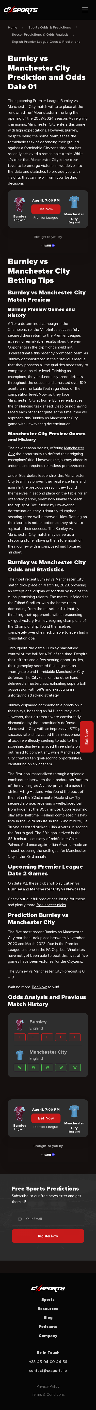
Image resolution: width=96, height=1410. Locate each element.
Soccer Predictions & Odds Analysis (40, 34)
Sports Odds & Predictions (49, 27)
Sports (48, 1299)
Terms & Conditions (48, 1394)
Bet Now (46, 209)
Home (12, 27)
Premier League (67, 335)
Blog (48, 1317)
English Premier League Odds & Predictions (46, 42)
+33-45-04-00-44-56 (48, 1361)
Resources (48, 1308)
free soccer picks (51, 904)
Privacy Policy (48, 1386)
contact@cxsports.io (48, 1370)
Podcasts (48, 1326)
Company (48, 1335)
